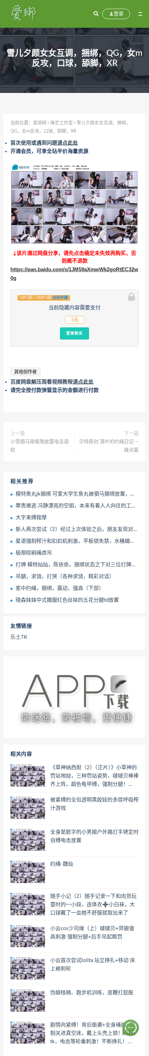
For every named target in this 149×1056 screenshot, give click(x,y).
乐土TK (18, 637)
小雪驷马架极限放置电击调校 (39, 446)
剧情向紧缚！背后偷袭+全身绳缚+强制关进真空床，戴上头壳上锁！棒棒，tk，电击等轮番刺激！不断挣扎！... (94, 1033)
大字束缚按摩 (31, 517)
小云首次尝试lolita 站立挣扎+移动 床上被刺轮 (92, 964)
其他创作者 (25, 372)
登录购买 (74, 333)
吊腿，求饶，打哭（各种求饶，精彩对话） (65, 576)
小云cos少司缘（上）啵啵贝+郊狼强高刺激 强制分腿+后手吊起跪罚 (92, 932)
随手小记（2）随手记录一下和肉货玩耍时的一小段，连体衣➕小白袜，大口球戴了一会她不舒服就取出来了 (93, 905)
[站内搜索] (95, 14)
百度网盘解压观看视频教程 (52, 382)
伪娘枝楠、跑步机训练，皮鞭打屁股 (91, 992)
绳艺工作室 (61, 123)
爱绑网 (39, 123)
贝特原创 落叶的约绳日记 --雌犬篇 (109, 446)
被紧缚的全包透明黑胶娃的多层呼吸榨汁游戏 (94, 804)
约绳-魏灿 (61, 864)
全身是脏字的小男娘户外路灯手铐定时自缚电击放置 (94, 836)
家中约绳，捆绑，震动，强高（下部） (60, 588)
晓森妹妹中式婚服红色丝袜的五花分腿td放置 (67, 600)
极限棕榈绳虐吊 (34, 553)
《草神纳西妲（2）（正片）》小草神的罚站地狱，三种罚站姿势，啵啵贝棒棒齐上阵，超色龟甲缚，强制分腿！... (94, 776)
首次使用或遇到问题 (44, 143)
